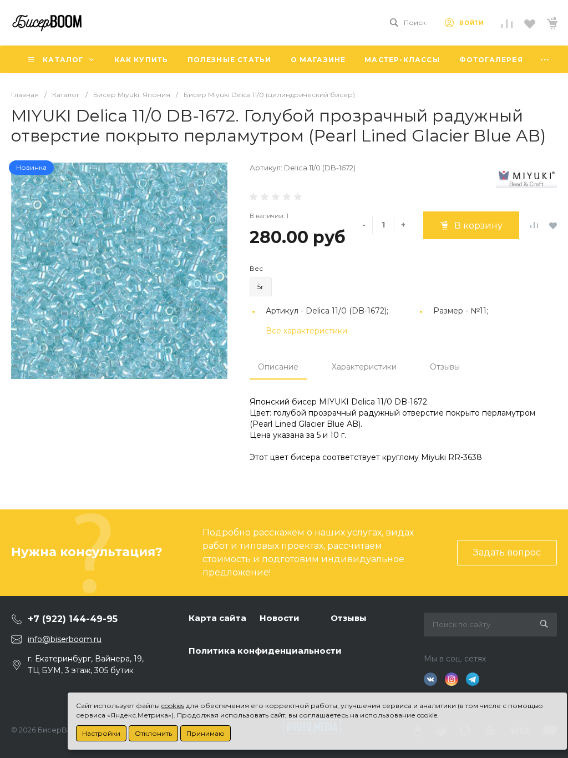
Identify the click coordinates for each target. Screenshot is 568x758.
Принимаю (205, 733)
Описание (278, 367)
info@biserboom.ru (65, 639)
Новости (280, 618)
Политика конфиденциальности (265, 650)
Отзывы (445, 367)
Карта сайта (217, 618)
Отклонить (153, 733)
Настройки (101, 733)
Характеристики (364, 367)
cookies (172, 705)
